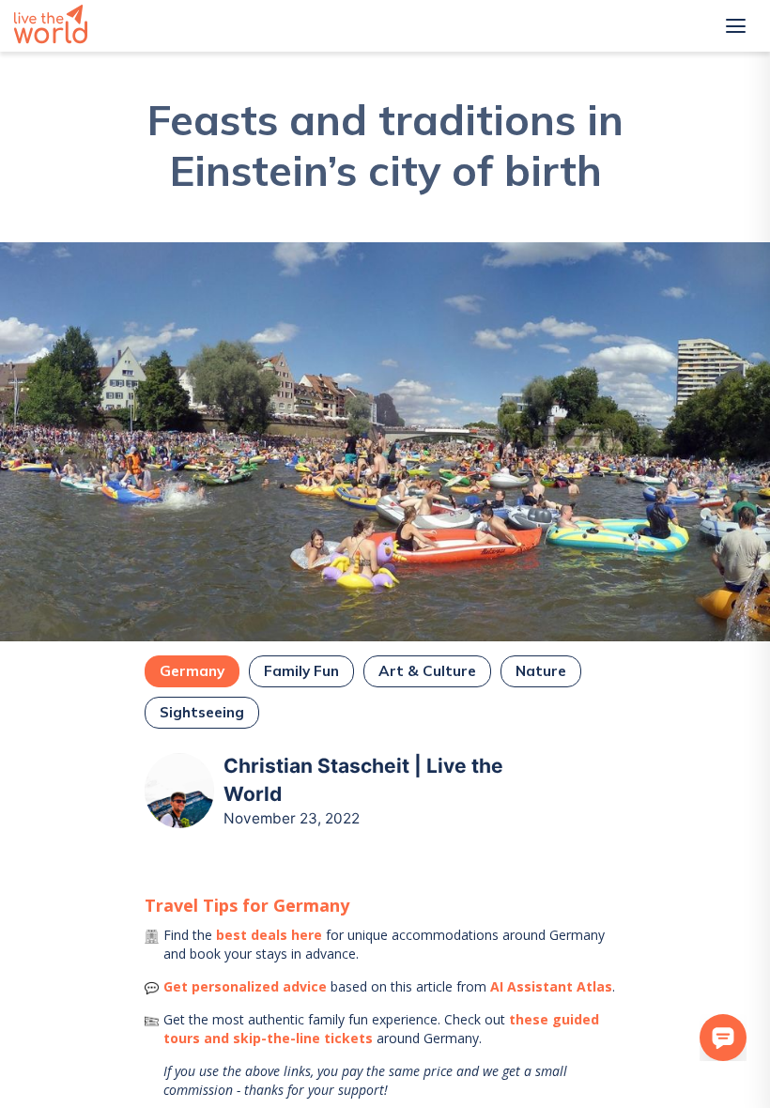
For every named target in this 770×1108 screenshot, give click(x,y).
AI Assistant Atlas (551, 986)
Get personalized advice (245, 986)
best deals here (269, 935)
